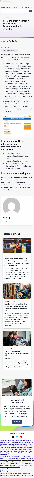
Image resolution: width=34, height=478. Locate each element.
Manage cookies (4, 475)
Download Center (4, 446)
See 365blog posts (7, 221)
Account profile (27, 444)
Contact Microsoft (22, 473)
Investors (26, 465)
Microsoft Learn (26, 460)
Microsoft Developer (16, 460)
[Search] (30, 11)
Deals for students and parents (26, 453)
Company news (9, 465)
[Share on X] (13, 41)
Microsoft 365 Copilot (27, 458)
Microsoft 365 (27, 456)
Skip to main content (5, 1)
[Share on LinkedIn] (16, 41)
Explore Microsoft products (7, 444)
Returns (24, 446)
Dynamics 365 (20, 456)
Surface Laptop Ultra (19, 440)
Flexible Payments (27, 447)
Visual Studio (20, 463)
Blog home (5, 7)
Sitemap (15, 473)
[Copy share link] (7, 41)
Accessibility (10, 467)
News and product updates (10, 50)
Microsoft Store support (15, 446)
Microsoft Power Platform (6, 458)
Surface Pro (3, 440)
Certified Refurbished (5, 447)
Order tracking (29, 446)
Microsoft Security (11, 456)
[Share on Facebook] (10, 41)
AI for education (4, 454)
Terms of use (12, 475)
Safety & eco (24, 475)
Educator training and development (9, 453)
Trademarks (18, 475)
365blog (6, 32)
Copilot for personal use (26, 442)
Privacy (29, 473)
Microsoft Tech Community (19, 461)
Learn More (17, 421)
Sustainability (16, 467)
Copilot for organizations (14, 442)
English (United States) (5, 468)
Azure (9, 460)
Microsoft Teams (17, 458)
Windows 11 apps (18, 444)
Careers (26, 463)
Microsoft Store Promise (17, 447)
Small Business (3, 460)
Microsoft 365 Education (11, 451)
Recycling (30, 475)
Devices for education (17, 449)
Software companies (12, 463)
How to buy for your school (25, 451)
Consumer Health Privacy (6, 473)
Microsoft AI (3, 456)
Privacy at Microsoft (18, 465)
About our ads (3, 477)
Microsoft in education (5, 449)
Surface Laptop (10, 440)
